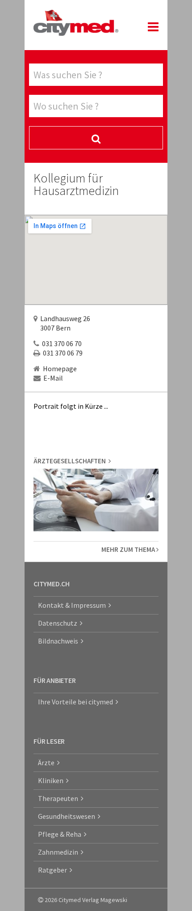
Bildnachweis (59, 640)
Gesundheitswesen (68, 816)
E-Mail (53, 377)
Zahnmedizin (59, 851)
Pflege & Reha (61, 834)
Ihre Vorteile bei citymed (77, 701)
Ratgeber (54, 869)
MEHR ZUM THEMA (128, 549)
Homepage (60, 368)
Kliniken (52, 780)
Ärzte (47, 762)
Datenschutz (59, 623)
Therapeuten (59, 798)
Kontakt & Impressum (73, 605)
